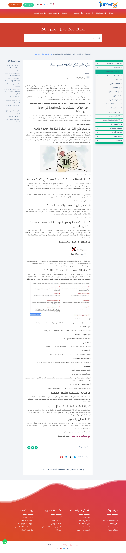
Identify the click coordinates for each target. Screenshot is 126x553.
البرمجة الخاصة (84, 524)
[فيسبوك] (47, 4)
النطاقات (86, 527)
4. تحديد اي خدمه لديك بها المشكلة (12, 85)
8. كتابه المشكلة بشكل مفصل (13, 107)
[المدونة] (37, 4)
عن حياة (115, 517)
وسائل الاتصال (112, 527)
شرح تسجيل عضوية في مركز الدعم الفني (72, 469)
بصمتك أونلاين (56, 524)
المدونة (59, 530)
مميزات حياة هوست (110, 521)
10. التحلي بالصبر (13, 116)
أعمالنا (59, 517)
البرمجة (64, 13)
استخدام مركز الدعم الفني (62, 54)
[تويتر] (44, 4)
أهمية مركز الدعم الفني (49, 469)
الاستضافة (86, 517)
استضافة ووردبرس (83, 530)
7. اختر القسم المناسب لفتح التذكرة (13, 101)
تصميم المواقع (84, 521)
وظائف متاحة (113, 530)
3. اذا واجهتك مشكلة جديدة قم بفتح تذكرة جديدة (12, 80)
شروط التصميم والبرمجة (24, 524)
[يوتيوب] (41, 4)
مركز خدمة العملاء (27, 530)
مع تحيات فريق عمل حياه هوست (13, 121)
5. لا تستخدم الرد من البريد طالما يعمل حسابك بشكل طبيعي (12, 92)
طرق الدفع (114, 524)
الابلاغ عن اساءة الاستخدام (52, 527)
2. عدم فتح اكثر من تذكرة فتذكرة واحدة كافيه (12, 74)
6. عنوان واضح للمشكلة (12, 97)
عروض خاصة (52, 13)
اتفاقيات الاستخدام (26, 517)
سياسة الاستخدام (27, 521)
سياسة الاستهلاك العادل (24, 527)
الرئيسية (88, 54)
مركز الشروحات (78, 54)
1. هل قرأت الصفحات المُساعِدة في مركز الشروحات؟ (13, 68)
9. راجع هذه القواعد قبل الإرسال (13, 112)
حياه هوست (64, 436)
